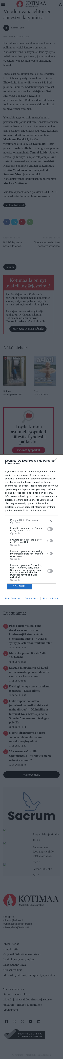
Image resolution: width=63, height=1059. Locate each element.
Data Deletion (12, 598)
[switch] (50, 529)
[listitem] (31, 521)
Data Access (31, 598)
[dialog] (31, 529)
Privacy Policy (50, 598)
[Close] (56, 461)
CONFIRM (19, 586)
